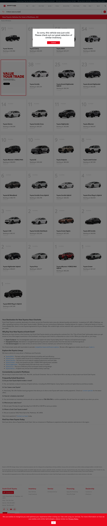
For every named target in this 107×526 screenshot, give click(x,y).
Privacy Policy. (73, 519)
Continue (53, 42)
